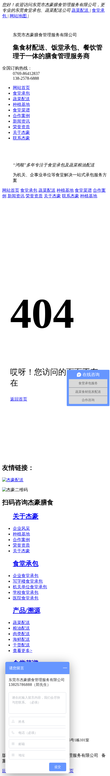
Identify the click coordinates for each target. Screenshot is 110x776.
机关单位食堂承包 (30, 587)
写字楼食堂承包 (28, 581)
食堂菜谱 (21, 110)
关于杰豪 (21, 132)
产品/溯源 (26, 610)
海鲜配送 (21, 639)
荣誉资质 (21, 127)
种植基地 (21, 104)
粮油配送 (21, 628)
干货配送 (21, 645)
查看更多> (22, 650)
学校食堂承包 (25, 592)
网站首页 (21, 87)
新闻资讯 (21, 121)
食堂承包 (21, 93)
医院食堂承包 (25, 598)
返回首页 (18, 399)
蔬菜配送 (81, 10)
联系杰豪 (21, 138)
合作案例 (21, 115)
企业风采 (21, 528)
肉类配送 (21, 633)
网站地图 (19, 16)
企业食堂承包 (25, 575)
